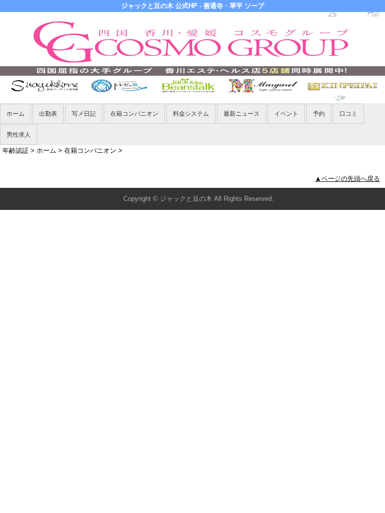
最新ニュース (242, 113)
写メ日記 (84, 113)
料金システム (191, 113)
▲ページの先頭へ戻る (347, 178)
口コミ (348, 113)
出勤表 (48, 113)
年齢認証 (16, 150)
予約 (319, 113)
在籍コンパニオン (134, 113)
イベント (286, 113)
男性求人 (19, 134)
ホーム (16, 113)
